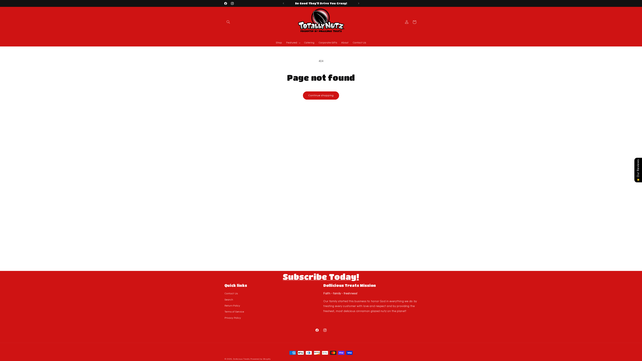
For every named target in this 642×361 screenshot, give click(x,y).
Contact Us (231, 293)
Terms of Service (234, 312)
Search (229, 299)
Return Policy (232, 306)
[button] (228, 22)
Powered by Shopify (260, 359)
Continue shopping (321, 95)
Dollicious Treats (241, 359)
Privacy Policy (233, 318)
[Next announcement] (358, 3)
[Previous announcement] (283, 3)
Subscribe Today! (321, 276)
